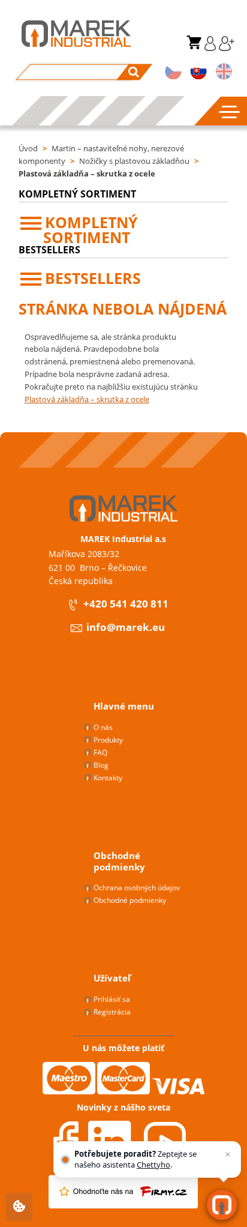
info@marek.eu (125, 627)
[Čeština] (173, 72)
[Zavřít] (228, 1154)
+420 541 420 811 (125, 604)
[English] (224, 72)
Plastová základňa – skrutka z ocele (87, 173)
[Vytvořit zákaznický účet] (225, 48)
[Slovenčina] (199, 72)
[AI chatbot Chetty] (222, 1205)
